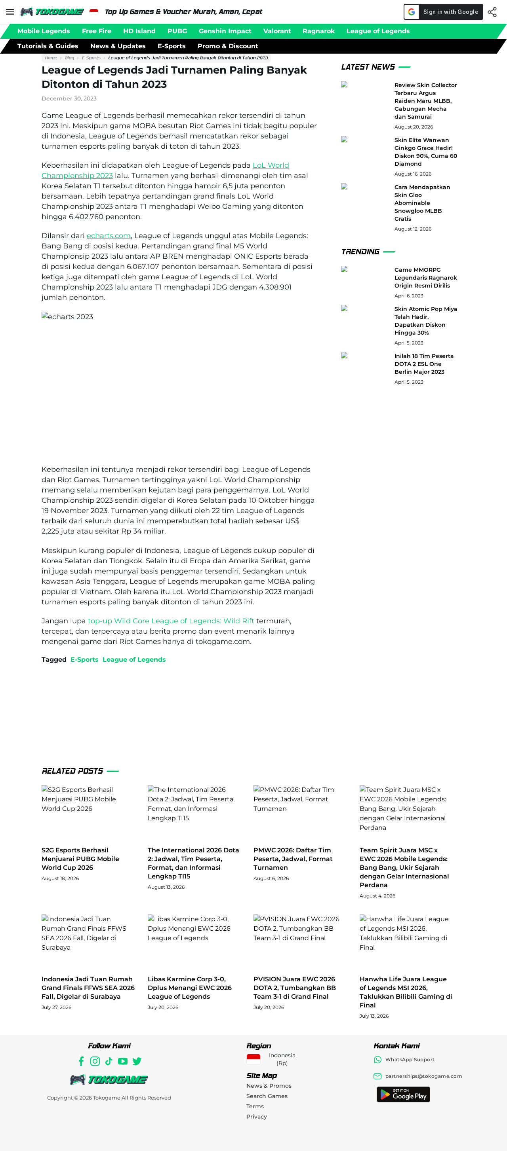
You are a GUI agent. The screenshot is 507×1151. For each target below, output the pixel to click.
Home (51, 58)
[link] (51, 58)
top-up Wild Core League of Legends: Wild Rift (171, 621)
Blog (69, 58)
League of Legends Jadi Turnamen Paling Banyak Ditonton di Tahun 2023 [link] (188, 58)
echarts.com (109, 235)
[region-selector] (94, 12)
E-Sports (91, 58)
